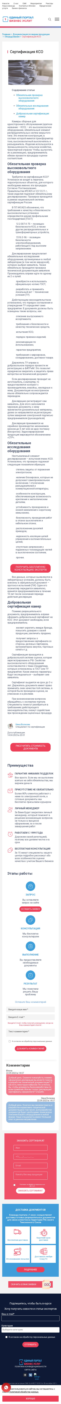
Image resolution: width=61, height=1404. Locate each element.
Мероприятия (36, 4)
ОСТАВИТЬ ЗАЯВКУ (30, 909)
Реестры (49, 4)
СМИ (24, 4)
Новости (5, 4)
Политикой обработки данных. (24, 1392)
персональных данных (42, 1041)
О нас (15, 4)
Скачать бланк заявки (23, 1284)
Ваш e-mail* (7, 1314)
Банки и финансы (19, 8)
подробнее (30, 1269)
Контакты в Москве (27, 6)
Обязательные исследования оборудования (32, 107)
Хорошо (30, 1398)
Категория (7, 1325)
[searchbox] (14, 1329)
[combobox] (30, 1330)
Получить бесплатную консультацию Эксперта (31, 568)
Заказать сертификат (30, 1191)
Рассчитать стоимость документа (30, 747)
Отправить (30, 1344)
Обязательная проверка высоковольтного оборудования (29, 98)
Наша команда (8, 6)
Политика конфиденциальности (30, 1367)
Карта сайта (30, 1370)
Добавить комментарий (30, 1048)
